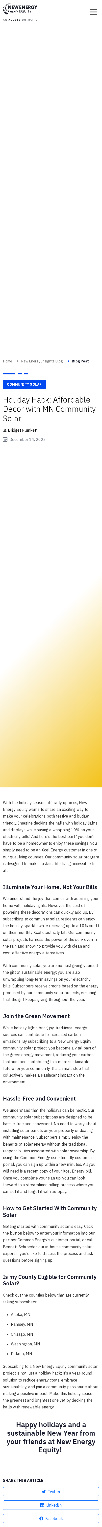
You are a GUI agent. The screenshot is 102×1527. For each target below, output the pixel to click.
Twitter (54, 1491)
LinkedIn (54, 1505)
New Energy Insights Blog (42, 361)
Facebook (54, 1518)
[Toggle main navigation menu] (93, 12)
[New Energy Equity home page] (20, 12)
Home (7, 361)
